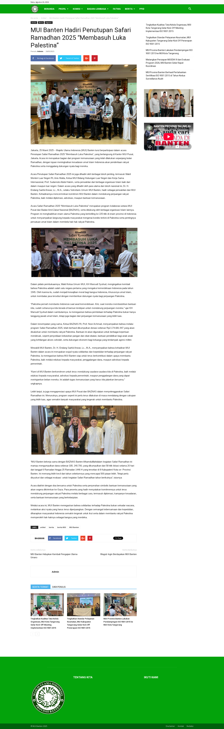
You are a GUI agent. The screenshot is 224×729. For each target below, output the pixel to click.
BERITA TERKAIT (40, 587)
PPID (141, 8)
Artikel (34, 22)
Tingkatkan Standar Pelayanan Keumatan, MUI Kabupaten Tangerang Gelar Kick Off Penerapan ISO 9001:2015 (169, 40)
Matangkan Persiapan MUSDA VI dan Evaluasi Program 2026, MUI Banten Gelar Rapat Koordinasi (168, 62)
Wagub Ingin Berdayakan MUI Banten (118, 554)
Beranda (34, 18)
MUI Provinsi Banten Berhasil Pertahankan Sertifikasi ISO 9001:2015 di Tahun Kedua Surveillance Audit (166, 75)
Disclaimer (170, 726)
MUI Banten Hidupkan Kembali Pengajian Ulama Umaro (54, 556)
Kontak (181, 726)
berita (51, 527)
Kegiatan (49, 22)
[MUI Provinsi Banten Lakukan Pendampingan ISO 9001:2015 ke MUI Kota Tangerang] (120, 604)
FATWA (117, 8)
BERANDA (49, 8)
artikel (43, 527)
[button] (189, 9)
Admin (40, 51)
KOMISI (76, 8)
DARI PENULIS (59, 587)
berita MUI (61, 527)
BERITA (129, 8)
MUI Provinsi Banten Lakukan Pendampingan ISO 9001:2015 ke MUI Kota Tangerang (118, 622)
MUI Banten (74, 527)
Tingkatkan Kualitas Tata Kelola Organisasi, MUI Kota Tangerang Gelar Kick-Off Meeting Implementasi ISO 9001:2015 (168, 28)
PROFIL (62, 8)
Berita (41, 22)
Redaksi (190, 726)
